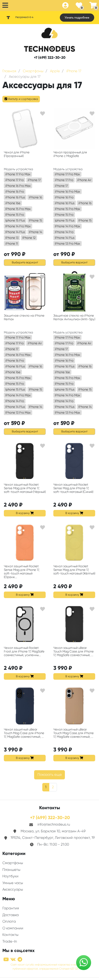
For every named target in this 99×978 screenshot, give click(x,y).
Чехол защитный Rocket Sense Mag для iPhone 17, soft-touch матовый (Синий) (73, 488)
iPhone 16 (35, 197)
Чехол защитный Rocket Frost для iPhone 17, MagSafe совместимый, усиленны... (24, 651)
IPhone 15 (35, 220)
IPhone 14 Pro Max (18, 226)
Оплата (9, 921)
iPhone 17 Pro (14, 180)
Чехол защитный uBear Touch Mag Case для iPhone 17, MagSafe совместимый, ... (73, 651)
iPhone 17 (34, 180)
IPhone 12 (29, 238)
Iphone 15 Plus (15, 220)
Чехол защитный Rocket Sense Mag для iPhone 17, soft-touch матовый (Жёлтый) (74, 569)
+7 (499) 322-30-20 (49, 57)
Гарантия (10, 908)
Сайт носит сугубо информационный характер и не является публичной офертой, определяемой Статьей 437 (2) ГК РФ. (49, 966)
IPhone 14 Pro (64, 232)
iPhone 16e (12, 203)
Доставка (10, 915)
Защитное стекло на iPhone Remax (24, 317)
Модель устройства (18, 169)
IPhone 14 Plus (15, 232)
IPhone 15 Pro (14, 214)
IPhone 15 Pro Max (18, 209)
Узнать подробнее (77, 17)
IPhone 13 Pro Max (67, 243)
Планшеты (11, 869)
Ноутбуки (10, 876)
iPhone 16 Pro (14, 191)
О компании (12, 928)
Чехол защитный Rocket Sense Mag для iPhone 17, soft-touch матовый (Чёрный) (25, 488)
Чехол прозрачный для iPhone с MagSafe (70, 154)
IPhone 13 (12, 238)
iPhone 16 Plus (15, 197)
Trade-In (9, 941)
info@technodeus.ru (53, 824)
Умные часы (12, 883)
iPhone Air (84, 180)
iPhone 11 (11, 243)
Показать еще (49, 774)
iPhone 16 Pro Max (18, 186)
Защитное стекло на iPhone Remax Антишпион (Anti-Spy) (74, 317)
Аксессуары (12, 889)
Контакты (10, 934)
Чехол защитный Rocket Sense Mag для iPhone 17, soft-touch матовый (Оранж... (21, 571)
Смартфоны (12, 863)
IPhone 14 (35, 232)
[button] (21, 99)
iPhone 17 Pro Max (18, 174)
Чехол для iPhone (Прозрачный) (17, 154)
